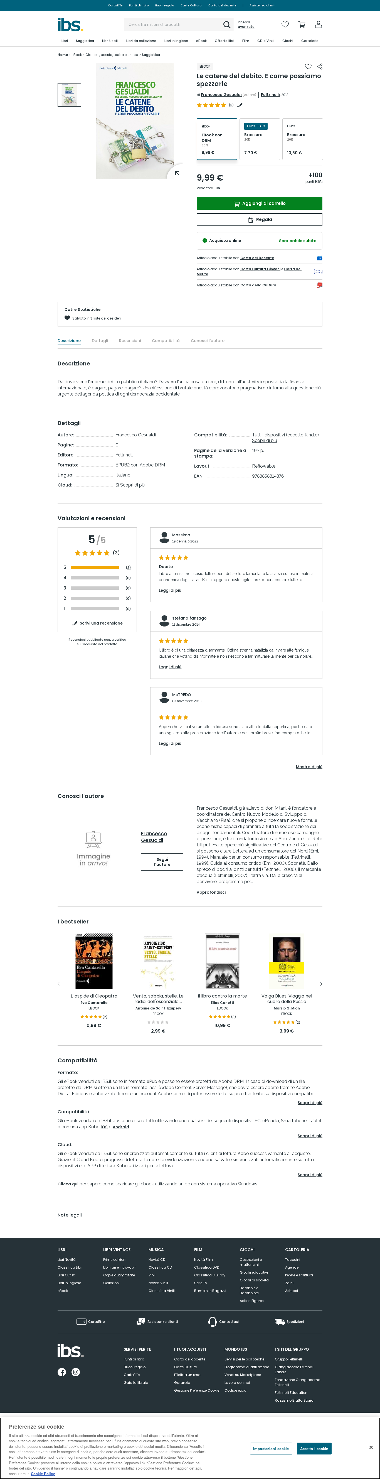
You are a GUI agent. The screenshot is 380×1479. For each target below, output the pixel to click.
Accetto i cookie (314, 1448)
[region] (190, 1448)
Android (121, 1127)
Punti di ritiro (139, 5)
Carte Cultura (191, 5)
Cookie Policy (43, 1473)
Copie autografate (119, 1275)
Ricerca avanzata (246, 24)
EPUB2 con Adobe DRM (140, 465)
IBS (217, 188)
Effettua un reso (187, 1374)
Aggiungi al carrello (263, 203)
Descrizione (69, 340)
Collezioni (111, 1283)
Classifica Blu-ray (209, 1275)
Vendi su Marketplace (242, 1374)
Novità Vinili (158, 1283)
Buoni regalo (164, 5)
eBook (63, 1290)
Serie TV (200, 1283)
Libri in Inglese (69, 1283)
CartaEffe (115, 5)
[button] (227, 25)
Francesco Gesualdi (221, 94)
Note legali (70, 1215)
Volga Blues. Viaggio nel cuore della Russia (286, 999)
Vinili (152, 1275)
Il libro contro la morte (222, 996)
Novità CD (157, 1259)
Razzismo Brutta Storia (294, 1400)
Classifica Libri (70, 1267)
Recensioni (130, 340)
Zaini (289, 1283)
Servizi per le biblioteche (244, 1359)
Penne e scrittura (299, 1275)
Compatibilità (166, 340)
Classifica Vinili (162, 1290)
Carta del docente (222, 5)
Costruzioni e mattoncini (251, 1262)
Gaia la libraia (136, 1382)
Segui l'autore (162, 862)
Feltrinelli (270, 94)
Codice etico (235, 1390)
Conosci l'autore (207, 340)
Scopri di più (132, 485)
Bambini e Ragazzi (210, 1290)
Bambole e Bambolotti (249, 1290)
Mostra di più (309, 767)
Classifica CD (160, 1267)
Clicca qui (68, 1184)
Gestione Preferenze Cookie (196, 1390)
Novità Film (203, 1259)
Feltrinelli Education (291, 1392)
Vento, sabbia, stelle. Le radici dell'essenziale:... (158, 999)
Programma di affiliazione (246, 1367)
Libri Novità (67, 1259)
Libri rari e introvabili (119, 1267)
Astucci (291, 1290)
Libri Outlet (66, 1275)
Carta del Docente (257, 257)
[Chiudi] (371, 1447)
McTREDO (181, 694)
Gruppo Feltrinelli (289, 1359)
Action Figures (252, 1300)
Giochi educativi (254, 1272)
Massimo (181, 535)
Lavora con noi (237, 1382)
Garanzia (182, 1382)
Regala (263, 219)
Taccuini (292, 1259)
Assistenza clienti (262, 5)
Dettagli (100, 340)
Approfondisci (211, 892)
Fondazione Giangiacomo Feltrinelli (297, 1382)
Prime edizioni (114, 1259)
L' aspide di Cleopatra (94, 996)
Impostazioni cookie (271, 1448)
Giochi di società (254, 1280)
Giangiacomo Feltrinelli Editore (294, 1369)
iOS (104, 1127)
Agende (291, 1267)
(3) (116, 553)
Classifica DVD (206, 1267)
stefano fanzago (189, 618)
